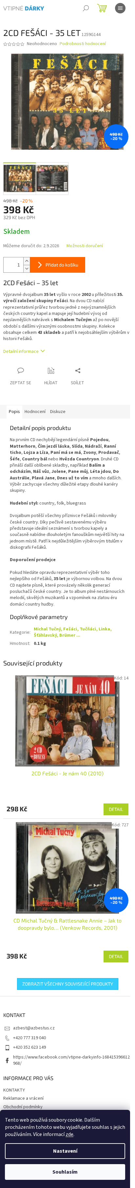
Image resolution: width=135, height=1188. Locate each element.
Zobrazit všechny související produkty (67, 984)
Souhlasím (65, 1172)
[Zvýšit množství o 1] (26, 261)
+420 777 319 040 (29, 1038)
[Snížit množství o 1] (26, 268)
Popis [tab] (14, 411)
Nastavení (65, 1151)
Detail (116, 809)
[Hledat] (85, 8)
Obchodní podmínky (23, 1107)
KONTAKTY (14, 1090)
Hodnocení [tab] (35, 411)
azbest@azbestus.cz (34, 1028)
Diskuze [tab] (58, 411)
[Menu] (120, 8)
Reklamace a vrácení (23, 1098)
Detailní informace (21, 351)
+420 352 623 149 (29, 1047)
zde (69, 1134)
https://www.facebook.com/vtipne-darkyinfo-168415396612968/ (71, 1060)
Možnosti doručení (85, 246)
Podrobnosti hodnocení (83, 44)
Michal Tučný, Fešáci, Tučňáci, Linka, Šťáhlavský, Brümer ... (73, 632)
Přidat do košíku (62, 264)
